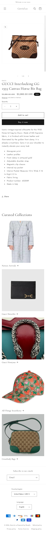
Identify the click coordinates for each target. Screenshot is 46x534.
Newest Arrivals (9, 265)
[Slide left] (17, 76)
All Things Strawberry (11, 410)
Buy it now (23, 122)
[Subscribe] (36, 477)
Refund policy (37, 525)
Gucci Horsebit (8, 314)
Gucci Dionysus (9, 362)
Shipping (4, 97)
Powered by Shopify (23, 525)
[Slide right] (28, 76)
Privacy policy (11, 529)
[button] (5, 8)
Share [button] (6, 196)
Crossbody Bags (8, 459)
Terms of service (23, 529)
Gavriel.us (13, 525)
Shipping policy (36, 529)
